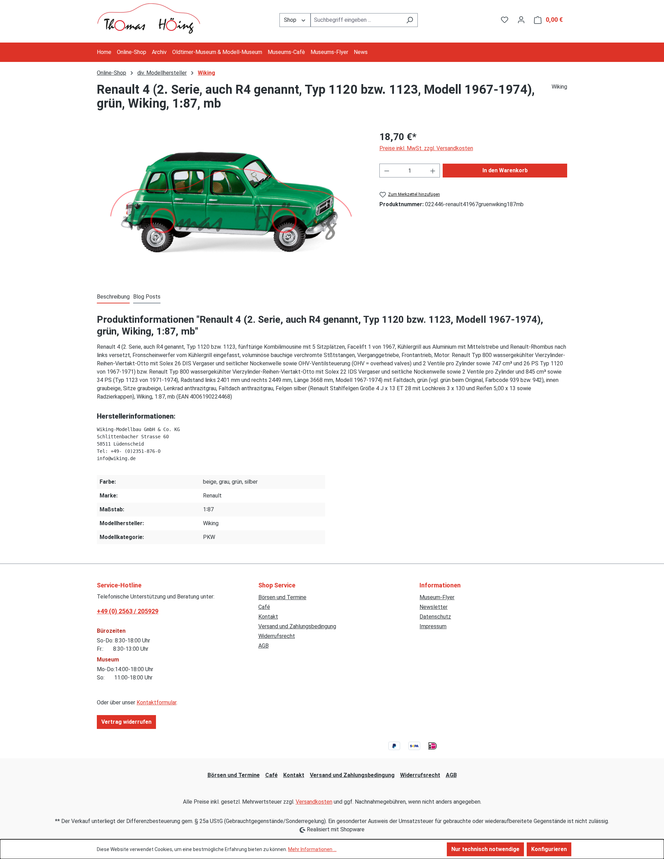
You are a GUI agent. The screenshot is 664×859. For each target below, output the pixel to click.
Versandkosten (314, 801)
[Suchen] (410, 20)
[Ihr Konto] (521, 20)
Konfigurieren (549, 849)
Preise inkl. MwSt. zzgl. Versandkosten (426, 148)
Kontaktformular (156, 702)
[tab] (113, 297)
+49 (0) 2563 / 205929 (127, 611)
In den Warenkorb (505, 170)
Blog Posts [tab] (146, 296)
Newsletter (433, 607)
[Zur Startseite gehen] (149, 18)
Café (264, 607)
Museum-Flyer (436, 597)
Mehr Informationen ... (312, 849)
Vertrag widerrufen (126, 722)
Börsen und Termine (282, 597)
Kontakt (268, 616)
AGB (263, 645)
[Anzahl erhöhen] (433, 170)
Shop (291, 20)
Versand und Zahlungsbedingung (297, 626)
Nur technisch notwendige (485, 849)
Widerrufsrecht (276, 636)
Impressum (432, 626)
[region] (231, 204)
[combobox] (356, 20)
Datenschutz (435, 616)
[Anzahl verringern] (386, 170)
